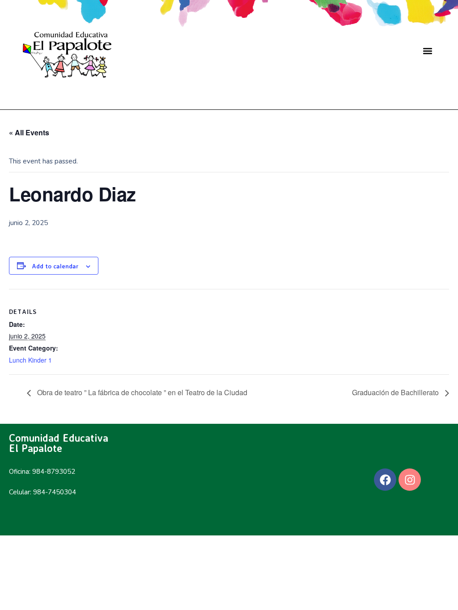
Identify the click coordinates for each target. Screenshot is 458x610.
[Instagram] (410, 479)
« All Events (29, 132)
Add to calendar (55, 266)
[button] (427, 50)
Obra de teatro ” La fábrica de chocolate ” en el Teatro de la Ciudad (141, 392)
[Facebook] (385, 479)
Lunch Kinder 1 (30, 359)
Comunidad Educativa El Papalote (58, 443)
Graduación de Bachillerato (396, 392)
